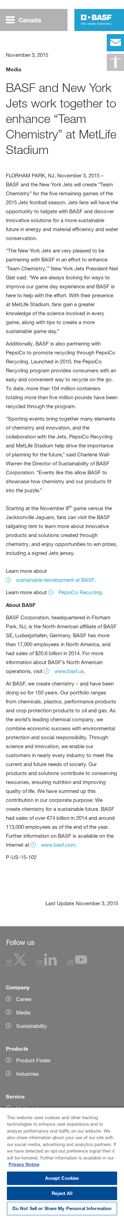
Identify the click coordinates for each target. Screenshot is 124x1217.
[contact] (115, 42)
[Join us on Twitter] (16, 963)
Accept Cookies (62, 1178)
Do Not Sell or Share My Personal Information (62, 1208)
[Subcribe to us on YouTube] (77, 963)
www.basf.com (58, 845)
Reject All (62, 1193)
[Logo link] (96, 19)
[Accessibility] (115, 62)
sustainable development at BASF (55, 580)
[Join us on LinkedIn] (47, 963)
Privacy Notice (24, 1164)
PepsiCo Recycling (80, 592)
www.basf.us (69, 671)
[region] (62, 1162)
